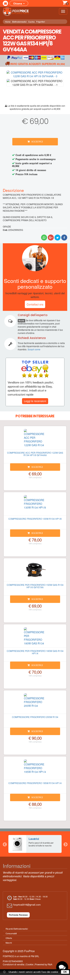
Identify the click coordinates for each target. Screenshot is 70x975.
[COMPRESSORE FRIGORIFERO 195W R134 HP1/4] (35, 769)
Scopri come (34, 349)
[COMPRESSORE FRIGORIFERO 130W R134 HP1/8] (35, 505)
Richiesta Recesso (18, 914)
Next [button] (65, 844)
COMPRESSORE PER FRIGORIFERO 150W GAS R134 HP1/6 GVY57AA (35, 586)
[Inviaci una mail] (5, 3)
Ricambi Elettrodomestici (17, 928)
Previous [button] (5, 844)
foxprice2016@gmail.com (27, 904)
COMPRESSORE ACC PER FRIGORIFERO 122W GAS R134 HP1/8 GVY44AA (35, 454)
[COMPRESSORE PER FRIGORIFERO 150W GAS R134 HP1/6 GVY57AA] (35, 571)
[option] (35, 844)
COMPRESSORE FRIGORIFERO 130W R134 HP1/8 (35, 518)
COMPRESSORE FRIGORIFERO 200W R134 (35, 716)
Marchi (9, 942)
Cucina (31, 21)
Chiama (18, 3)
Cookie (29, 964)
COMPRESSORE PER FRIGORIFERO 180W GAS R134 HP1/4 (35, 652)
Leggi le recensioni (35, 401)
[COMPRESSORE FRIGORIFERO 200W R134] (35, 703)
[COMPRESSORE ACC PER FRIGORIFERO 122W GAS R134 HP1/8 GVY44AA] (35, 439)
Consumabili (11, 933)
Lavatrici (34, 839)
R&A (50, 964)
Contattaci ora (35, 304)
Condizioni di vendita (13, 964)
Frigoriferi (40, 21)
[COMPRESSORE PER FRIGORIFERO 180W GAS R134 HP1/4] (35, 637)
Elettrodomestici (19, 21)
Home (7, 21)
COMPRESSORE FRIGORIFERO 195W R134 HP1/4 (35, 783)
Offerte (9, 937)
